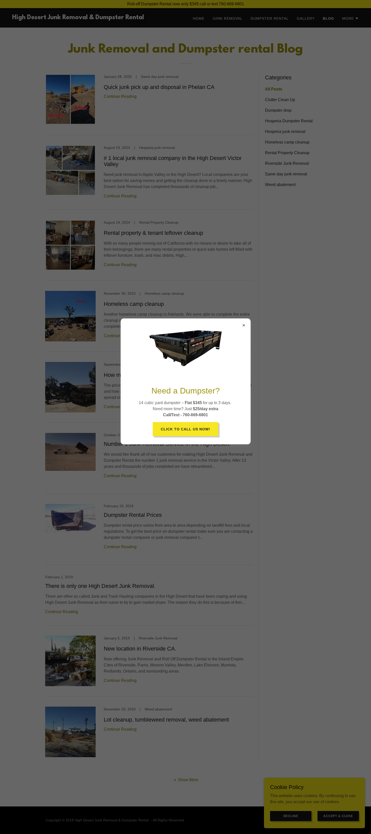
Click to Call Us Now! (185, 429)
